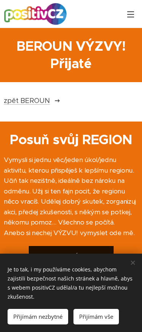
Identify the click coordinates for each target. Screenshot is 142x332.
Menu (130, 14)
